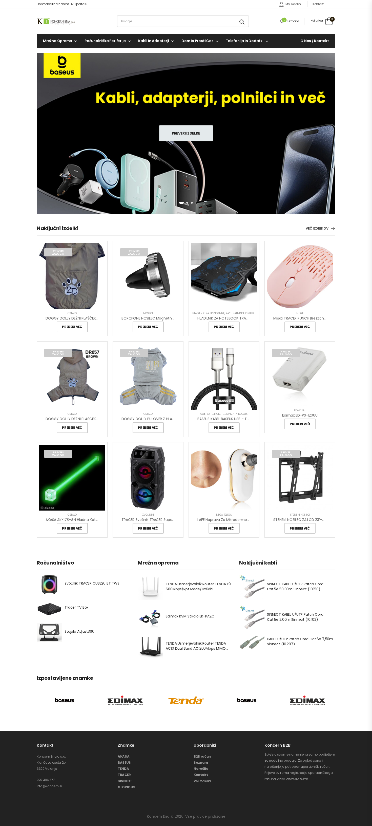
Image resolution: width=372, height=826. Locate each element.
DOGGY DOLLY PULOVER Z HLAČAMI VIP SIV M (159, 418)
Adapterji (300, 410)
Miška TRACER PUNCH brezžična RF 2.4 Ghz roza (313, 318)
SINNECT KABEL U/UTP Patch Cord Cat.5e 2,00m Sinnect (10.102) (295, 617)
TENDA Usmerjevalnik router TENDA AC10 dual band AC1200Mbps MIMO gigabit (196, 648)
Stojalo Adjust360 (79, 631)
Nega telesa (224, 515)
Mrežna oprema (57, 40)
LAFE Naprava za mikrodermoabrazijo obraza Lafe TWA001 (247, 519)
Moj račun (293, 4)
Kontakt (318, 4)
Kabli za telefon (210, 414)
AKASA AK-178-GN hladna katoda (74, 519)
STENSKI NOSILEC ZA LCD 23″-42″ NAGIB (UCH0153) (315, 519)
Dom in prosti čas (197, 40)
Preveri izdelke (186, 133)
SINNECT (125, 781)
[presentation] (181, 202)
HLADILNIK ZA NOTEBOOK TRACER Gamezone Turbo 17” (243, 318)
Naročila (201, 768)
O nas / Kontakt (314, 40)
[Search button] (242, 21)
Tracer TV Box (76, 607)
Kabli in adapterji (153, 40)
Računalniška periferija (105, 40)
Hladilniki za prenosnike (208, 313)
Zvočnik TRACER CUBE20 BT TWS (92, 583)
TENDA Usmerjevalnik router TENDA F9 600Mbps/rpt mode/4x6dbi (198, 586)
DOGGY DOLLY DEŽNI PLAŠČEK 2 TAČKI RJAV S (84, 318)
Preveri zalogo (58, 252)
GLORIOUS (126, 787)
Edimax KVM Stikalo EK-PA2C (190, 616)
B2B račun (202, 756)
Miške (299, 313)
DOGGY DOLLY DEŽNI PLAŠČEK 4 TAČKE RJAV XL (85, 418)
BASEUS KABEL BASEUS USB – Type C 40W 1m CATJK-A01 (244, 418)
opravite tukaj (296, 779)
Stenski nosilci (300, 515)
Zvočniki (148, 515)
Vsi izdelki (202, 781)
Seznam (201, 762)
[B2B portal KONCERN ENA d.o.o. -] (56, 21)
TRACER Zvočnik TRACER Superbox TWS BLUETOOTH (165, 519)
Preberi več (72, 326)
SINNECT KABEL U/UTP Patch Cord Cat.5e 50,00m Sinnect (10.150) (295, 586)
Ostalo (72, 313)
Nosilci (148, 313)
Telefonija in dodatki (244, 40)
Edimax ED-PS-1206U (299, 415)
